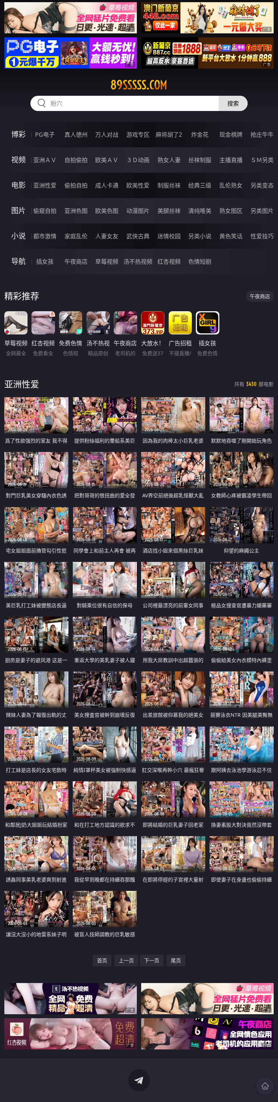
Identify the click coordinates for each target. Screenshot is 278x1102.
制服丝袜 (169, 185)
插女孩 (45, 262)
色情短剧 (199, 262)
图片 (18, 210)
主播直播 (231, 160)
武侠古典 (137, 236)
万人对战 (106, 135)
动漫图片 (137, 211)
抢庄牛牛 (262, 135)
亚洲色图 (76, 211)
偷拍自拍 (76, 185)
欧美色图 (106, 211)
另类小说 (199, 236)
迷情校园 (169, 236)
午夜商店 (76, 262)
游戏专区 (137, 135)
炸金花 (199, 135)
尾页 (176, 960)
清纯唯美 (199, 211)
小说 (18, 236)
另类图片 (262, 211)
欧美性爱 (137, 185)
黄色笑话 (231, 236)
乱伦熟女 (231, 185)
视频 (18, 160)
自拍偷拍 (76, 160)
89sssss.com (138, 85)
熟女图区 (231, 211)
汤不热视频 (137, 262)
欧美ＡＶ (106, 160)
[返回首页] (265, 1086)
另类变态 (262, 185)
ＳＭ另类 (262, 160)
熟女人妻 (169, 160)
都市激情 (44, 236)
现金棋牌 (231, 135)
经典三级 (199, 185)
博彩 (18, 134)
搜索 (233, 103)
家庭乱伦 (76, 236)
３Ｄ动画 (137, 160)
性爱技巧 (262, 236)
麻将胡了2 (169, 135)
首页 (102, 960)
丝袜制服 (199, 160)
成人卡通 (106, 185)
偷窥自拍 (44, 211)
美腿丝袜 (169, 211)
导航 (18, 261)
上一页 (126, 960)
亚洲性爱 (44, 185)
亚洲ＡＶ (44, 160)
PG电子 (45, 135)
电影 (18, 185)
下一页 (151, 960)
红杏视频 (169, 262)
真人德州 (76, 135)
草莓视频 (106, 262)
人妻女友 (106, 236)
